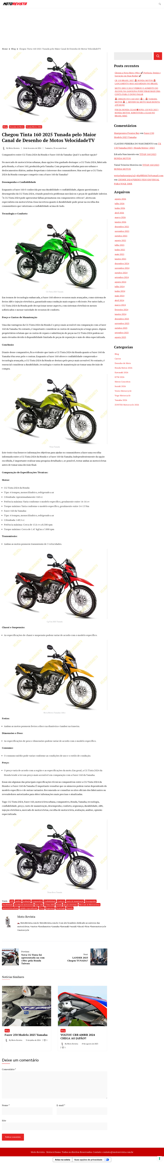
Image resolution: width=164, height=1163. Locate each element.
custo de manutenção (75, 901)
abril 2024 (119, 300)
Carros (118, 358)
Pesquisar (158, 56)
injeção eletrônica (70, 904)
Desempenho (90, 901)
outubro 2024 (121, 272)
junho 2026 (120, 208)
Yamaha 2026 (121, 400)
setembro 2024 (122, 277)
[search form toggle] (159, 4)
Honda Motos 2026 (34, 127)
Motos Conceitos (122, 381)
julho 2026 (119, 203)
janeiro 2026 (120, 222)
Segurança (50, 908)
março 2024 (120, 305)
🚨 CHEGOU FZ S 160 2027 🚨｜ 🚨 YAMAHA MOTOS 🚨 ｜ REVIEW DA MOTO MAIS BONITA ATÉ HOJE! (137, 101)
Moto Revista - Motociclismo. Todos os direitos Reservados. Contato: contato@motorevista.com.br (82, 1152)
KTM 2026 (119, 377)
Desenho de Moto (17, 127)
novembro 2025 (122, 231)
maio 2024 (119, 295)
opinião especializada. (29, 908)
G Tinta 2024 (49, 904)
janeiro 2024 (120, 314)
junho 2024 (120, 291)
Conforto (61, 901)
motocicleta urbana (10, 908)
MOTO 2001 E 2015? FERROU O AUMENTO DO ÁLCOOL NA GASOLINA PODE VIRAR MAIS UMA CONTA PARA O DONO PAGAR (137, 91)
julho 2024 (119, 286)
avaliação (26, 901)
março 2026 (120, 217)
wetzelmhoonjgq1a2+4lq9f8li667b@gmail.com (138, 175)
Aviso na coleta (62, 1159)
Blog (5, 127)
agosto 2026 (120, 198)
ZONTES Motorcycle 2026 (127, 404)
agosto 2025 (120, 240)
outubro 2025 (121, 235)
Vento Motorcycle (123, 390)
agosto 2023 (120, 337)
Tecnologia (60, 908)
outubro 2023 (121, 328)
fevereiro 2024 (121, 309)
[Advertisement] (82, 28)
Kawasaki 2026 (121, 372)
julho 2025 (119, 245)
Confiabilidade (49, 901)
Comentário (9, 1069)
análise (18, 901)
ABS (12, 901)
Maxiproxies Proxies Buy (127, 133)
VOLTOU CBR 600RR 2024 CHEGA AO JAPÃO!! (77, 1036)
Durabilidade (8, 904)
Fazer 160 (39, 904)
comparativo (37, 901)
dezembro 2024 (122, 263)
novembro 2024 (122, 268)
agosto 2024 (120, 281)
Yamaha (70, 908)
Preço (41, 908)
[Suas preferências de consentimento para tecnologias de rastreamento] (159, 1158)
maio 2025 (119, 254)
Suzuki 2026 (120, 386)
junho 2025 (120, 249)
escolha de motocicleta (23, 904)
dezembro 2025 (122, 226)
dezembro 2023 (122, 318)
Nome (6, 1105)
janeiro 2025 (120, 258)
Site (4, 1120)
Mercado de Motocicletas (89, 904)
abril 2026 (119, 212)
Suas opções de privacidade (88, 1159)
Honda (58, 904)
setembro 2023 (122, 332)
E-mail (61, 1105)
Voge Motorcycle (122, 395)
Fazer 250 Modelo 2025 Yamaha (26, 1035)
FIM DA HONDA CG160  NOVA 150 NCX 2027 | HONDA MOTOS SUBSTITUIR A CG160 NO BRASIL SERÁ (137, 112)
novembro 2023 (122, 323)
